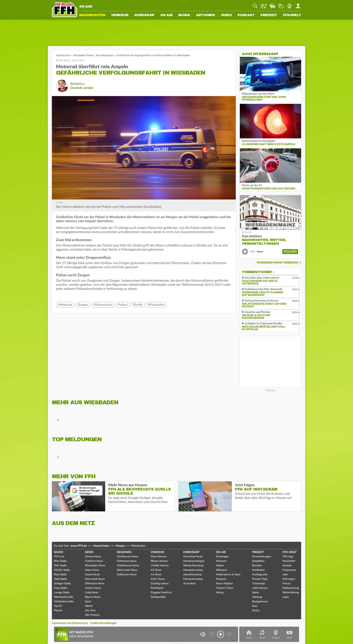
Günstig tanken (160, 583)
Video (226, 15)
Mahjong (257, 597)
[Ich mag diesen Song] (212, 634)
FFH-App (288, 556)
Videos (220, 565)
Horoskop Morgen (193, 561)
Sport (88, 601)
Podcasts (221, 579)
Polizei (122, 304)
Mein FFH (298, 4)
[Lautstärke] (202, 634)
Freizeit (268, 15)
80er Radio (60, 561)
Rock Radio (60, 574)
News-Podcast (224, 583)
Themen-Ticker (257, 272)
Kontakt (287, 565)
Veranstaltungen (261, 556)
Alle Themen (92, 615)
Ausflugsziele (260, 574)
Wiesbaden (156, 304)
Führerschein (103, 304)
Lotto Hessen (260, 588)
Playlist (264, 4)
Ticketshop (258, 583)
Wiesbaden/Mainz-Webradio (277, 262)
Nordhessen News (127, 556)
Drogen (82, 304)
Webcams (221, 570)
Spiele (255, 592)
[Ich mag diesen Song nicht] (228, 634)
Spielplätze (258, 561)
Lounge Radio (61, 592)
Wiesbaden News (95, 565)
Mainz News (92, 570)
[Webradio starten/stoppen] (220, 634)
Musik (184, 15)
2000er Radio (62, 570)
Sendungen (222, 556)
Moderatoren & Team (228, 574)
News (89, 552)
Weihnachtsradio (63, 597)
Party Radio (60, 588)
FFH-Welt (292, 15)
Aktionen (205, 15)
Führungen (289, 579)
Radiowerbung (291, 588)
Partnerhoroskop (193, 579)
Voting (219, 592)
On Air (166, 15)
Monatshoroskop (193, 570)
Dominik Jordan (81, 88)
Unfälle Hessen (160, 565)
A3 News (156, 570)
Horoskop (144, 15)
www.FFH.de (78, 545)
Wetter (281, 4)
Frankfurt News (94, 561)
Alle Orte (90, 610)
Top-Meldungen (104, 55)
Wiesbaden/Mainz (83, 55)
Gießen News (93, 588)
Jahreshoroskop (192, 574)
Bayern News (93, 597)
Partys (256, 610)
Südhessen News (127, 574)
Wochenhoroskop (193, 565)
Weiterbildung (291, 592)
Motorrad (65, 304)
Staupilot (272, 4)
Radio (58, 552)
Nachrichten (92, 15)
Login (286, 597)
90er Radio (60, 565)
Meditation (258, 570)
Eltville (138, 304)
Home (249, 638)
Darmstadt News (95, 579)
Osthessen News (127, 561)
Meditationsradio (64, 601)
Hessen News (93, 556)
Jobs (285, 574)
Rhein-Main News (127, 570)
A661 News (158, 579)
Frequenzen (289, 570)
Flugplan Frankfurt (161, 592)
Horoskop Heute (193, 556)
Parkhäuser (157, 588)
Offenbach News (94, 583)
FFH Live (59, 556)
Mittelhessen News (128, 565)
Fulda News (91, 592)
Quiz (254, 606)
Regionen (124, 552)
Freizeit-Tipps (260, 579)
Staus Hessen (158, 556)
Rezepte (257, 565)
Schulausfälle (158, 597)
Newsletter (289, 561)
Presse (286, 583)
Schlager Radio (62, 583)
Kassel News (92, 574)
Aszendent (189, 583)
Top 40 (58, 606)
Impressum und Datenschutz (70, 623)
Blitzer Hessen (159, 561)
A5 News (156, 574)
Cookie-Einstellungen (103, 623)
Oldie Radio (60, 579)
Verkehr (119, 15)
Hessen (120, 545)
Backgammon (260, 601)
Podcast (246, 15)
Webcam (289, 4)
